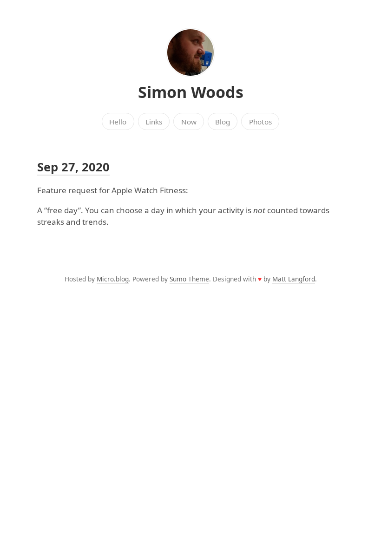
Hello (117, 121)
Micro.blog (113, 278)
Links (153, 121)
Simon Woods (190, 92)
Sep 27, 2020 (73, 167)
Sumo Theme (189, 278)
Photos (260, 121)
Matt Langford (293, 278)
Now (189, 121)
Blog (222, 121)
